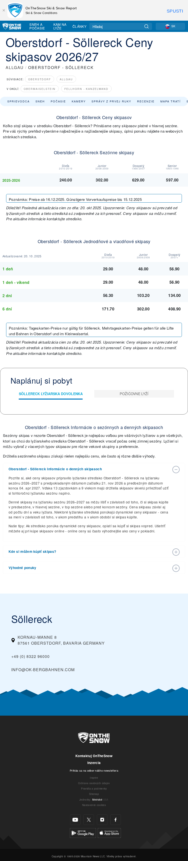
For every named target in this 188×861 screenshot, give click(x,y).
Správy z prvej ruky (111, 101)
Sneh (40, 101)
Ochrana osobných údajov (94, 783)
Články (79, 26)
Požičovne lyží (134, 393)
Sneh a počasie (37, 26)
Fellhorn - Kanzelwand (86, 89)
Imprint (94, 777)
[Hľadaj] (146, 26)
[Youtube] (75, 819)
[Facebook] (115, 819)
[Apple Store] (109, 832)
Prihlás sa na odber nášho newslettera (94, 770)
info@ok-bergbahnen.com (43, 669)
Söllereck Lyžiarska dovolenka (51, 393)
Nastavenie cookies (94, 805)
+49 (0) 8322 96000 (30, 656)
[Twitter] (88, 819)
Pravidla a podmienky (94, 788)
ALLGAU (15, 67)
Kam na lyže (60, 26)
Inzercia (94, 762)
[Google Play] (83, 832)
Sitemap (94, 794)
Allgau (66, 79)
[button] (89, 469)
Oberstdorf (39, 79)
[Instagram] (102, 819)
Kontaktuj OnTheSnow (94, 755)
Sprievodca (18, 101)
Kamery (79, 101)
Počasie (58, 101)
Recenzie (145, 101)
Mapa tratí (170, 101)
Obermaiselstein (40, 89)
